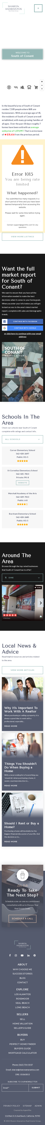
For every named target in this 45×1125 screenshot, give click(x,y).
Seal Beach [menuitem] (22, 1003)
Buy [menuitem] (22, 1040)
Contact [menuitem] (22, 982)
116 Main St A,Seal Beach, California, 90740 (22, 1116)
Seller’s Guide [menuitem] (22, 1028)
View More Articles (22, 670)
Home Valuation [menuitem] (22, 1023)
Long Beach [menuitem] (22, 1007)
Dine (11, 577)
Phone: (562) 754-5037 (22, 1064)
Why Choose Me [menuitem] (22, 969)
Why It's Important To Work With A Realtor (21, 709)
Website (22, 483)
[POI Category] (9, 87)
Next (41, 602)
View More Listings (22, 236)
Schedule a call (22, 918)
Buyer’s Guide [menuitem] (22, 1048)
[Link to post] (22, 689)
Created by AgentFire (22, 1110)
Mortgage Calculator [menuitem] (22, 1053)
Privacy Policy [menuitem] (11, 1106)
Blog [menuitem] (23, 978)
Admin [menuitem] (38, 1106)
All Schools (12, 439)
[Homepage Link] (13, 8)
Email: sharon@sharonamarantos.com (22, 1069)
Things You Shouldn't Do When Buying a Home (20, 767)
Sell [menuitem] (22, 1019)
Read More (10, 726)
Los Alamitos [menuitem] (22, 994)
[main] (22, 437)
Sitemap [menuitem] (27, 1106)
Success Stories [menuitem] (22, 974)
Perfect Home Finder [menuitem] (22, 1044)
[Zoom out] (42, 85)
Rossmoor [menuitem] (22, 999)
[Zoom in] (42, 81)
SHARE (38, 587)
